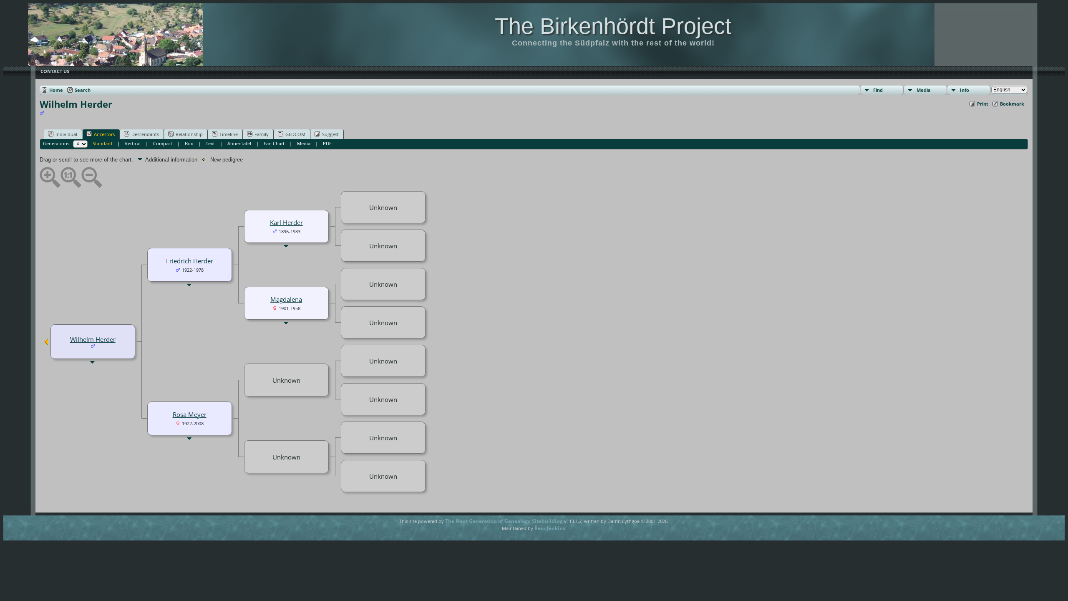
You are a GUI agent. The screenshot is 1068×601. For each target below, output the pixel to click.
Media (924, 90)
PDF (327, 143)
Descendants (145, 134)
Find (878, 90)
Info (964, 90)
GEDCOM (295, 134)
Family (261, 134)
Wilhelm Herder (93, 339)
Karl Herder (286, 222)
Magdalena (286, 299)
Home (56, 90)
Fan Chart (274, 143)
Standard (102, 143)
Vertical (133, 143)
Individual (66, 134)
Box (189, 143)
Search (83, 90)
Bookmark (1012, 104)
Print (982, 104)
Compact (162, 143)
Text (210, 143)
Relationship (189, 134)
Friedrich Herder (189, 261)
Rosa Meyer (190, 414)
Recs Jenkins (549, 528)
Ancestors (104, 134)
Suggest (330, 134)
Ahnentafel (239, 143)
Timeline (228, 134)
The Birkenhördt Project (613, 25)
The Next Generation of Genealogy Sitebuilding (504, 521)
